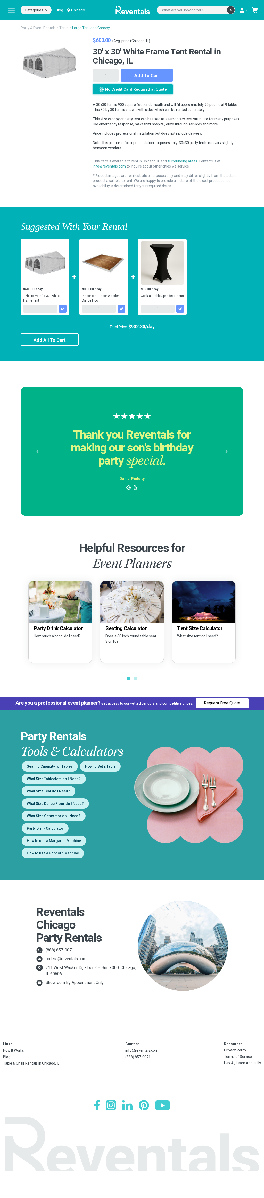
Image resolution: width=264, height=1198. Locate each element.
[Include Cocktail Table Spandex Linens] (180, 309)
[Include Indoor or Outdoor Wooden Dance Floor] (121, 309)
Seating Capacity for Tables (50, 766)
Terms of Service (238, 1056)
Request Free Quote (222, 703)
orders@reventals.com (66, 958)
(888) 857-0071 (60, 950)
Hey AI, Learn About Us (242, 1063)
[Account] (243, 10)
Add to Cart (147, 75)
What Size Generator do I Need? (53, 816)
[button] (37, 451)
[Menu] (11, 10)
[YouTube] (162, 1105)
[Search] (231, 10)
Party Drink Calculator (45, 828)
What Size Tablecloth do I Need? (54, 779)
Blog (59, 10)
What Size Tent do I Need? (48, 791)
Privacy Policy (235, 1050)
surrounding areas (182, 161)
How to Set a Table (100, 766)
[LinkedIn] (127, 1105)
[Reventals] (132, 10)
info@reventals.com (109, 166)
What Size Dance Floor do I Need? (55, 804)
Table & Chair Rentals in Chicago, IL (31, 1063)
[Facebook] (97, 1105)
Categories (34, 10)
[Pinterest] (144, 1105)
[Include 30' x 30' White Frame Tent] (63, 309)
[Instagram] (111, 1105)
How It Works (13, 1050)
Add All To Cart (50, 340)
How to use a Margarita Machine (54, 841)
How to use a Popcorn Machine (53, 853)
